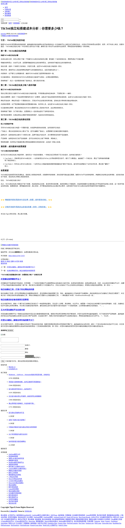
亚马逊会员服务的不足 (16, 412)
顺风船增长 (40, 521)
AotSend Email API (60, 517)
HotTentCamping (72, 523)
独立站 (12, 367)
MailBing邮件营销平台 (16, 462)
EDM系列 (13, 369)
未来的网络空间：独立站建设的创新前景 (21, 270)
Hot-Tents (82, 523)
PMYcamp (98, 523)
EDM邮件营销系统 (15, 493)
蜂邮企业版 (93, 519)
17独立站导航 (13, 477)
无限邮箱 (68, 515)
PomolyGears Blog (36, 525)
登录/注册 (4, 4)
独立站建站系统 (14, 491)
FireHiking (114, 521)
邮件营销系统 (13, 487)
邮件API (116, 517)
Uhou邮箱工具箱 (116, 519)
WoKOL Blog (62, 525)
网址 (26, 352)
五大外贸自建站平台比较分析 (13, 310)
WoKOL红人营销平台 (50, 525)
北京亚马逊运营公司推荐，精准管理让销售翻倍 (25, 396)
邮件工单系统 (13, 472)
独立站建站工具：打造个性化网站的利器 (17, 289)
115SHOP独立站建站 (16, 481)
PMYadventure (5, 525)
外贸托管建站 (13, 499)
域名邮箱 (38, 519)
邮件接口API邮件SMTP (17, 466)
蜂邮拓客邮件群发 (82, 519)
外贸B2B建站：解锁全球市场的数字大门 (21, 267)
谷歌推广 (8, 11)
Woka (102, 521)
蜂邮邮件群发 (13, 460)
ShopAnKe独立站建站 (16, 483)
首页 (6, 7)
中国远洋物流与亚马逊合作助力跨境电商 (23, 427)
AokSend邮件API (14, 454)
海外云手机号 (22, 519)
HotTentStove (15, 525)
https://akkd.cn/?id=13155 (17, 256)
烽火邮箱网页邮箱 (58, 519)
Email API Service (72, 517)
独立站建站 (12, 485)
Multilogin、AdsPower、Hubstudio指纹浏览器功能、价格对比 (29, 374)
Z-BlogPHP (13, 511)
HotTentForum (24, 525)
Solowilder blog (107, 523)
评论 (3, 361)
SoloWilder (4, 523)
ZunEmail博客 (48, 517)
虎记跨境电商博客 (80, 521)
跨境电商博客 (13, 456)
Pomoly (107, 521)
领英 (21, 261)
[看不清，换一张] (29, 356)
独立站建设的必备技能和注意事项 (15, 300)
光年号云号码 (42, 523)
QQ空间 (17, 261)
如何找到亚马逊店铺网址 (17, 441)
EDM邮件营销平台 (106, 517)
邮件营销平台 (13, 497)
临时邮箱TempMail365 (23, 515)
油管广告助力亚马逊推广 (17, 420)
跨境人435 (12, 523)
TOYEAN (28, 511)
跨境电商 (8, 15)
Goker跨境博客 (14, 489)
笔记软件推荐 (13, 501)
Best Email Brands (84, 517)
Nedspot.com (90, 523)
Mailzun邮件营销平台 (66, 521)
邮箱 (26, 349)
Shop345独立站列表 (15, 479)
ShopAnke (32, 521)
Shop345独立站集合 (51, 521)
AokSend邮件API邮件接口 (17, 468)
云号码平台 (12, 515)
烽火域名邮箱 (46, 519)
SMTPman (54, 515)
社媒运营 (8, 9)
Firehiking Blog (52, 523)
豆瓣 (12, 261)
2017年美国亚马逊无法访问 (18, 434)
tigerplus (3, 34)
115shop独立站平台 (7, 521)
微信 (8, 261)
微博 (2, 261)
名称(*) (27, 345)
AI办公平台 (95, 517)
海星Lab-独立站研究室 (16, 458)
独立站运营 (12, 503)
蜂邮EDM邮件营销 (15, 470)
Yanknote (97, 521)
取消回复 (10, 330)
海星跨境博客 (13, 464)
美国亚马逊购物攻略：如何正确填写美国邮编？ (25, 382)
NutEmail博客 (38, 517)
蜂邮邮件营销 (70, 519)
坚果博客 (90, 521)
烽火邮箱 (4, 515)
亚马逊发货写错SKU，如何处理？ (20, 389)
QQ (5, 261)
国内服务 (8, 13)
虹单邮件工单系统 (103, 519)
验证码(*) (37, 357)
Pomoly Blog (62, 523)
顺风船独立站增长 (15, 474)
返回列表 (4, 263)
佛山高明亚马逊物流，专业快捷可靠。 (22, 403)
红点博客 (30, 517)
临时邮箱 (61, 515)
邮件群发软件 (13, 495)
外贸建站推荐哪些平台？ (11, 279)
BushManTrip (117, 523)
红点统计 (19, 523)
